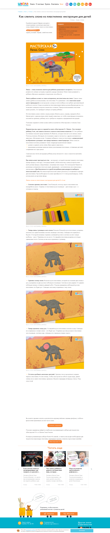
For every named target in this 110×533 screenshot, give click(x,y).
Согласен (82, 530)
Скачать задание (55, 425)
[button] (91, 469)
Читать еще (55, 448)
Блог (61, 4)
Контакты (55, 4)
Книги (32, 4)
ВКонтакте (70, 513)
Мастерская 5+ (55, 441)
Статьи (72, 20)
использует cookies (30, 529)
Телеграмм (50, 513)
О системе (40, 4)
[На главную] (23, 4)
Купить (47, 4)
